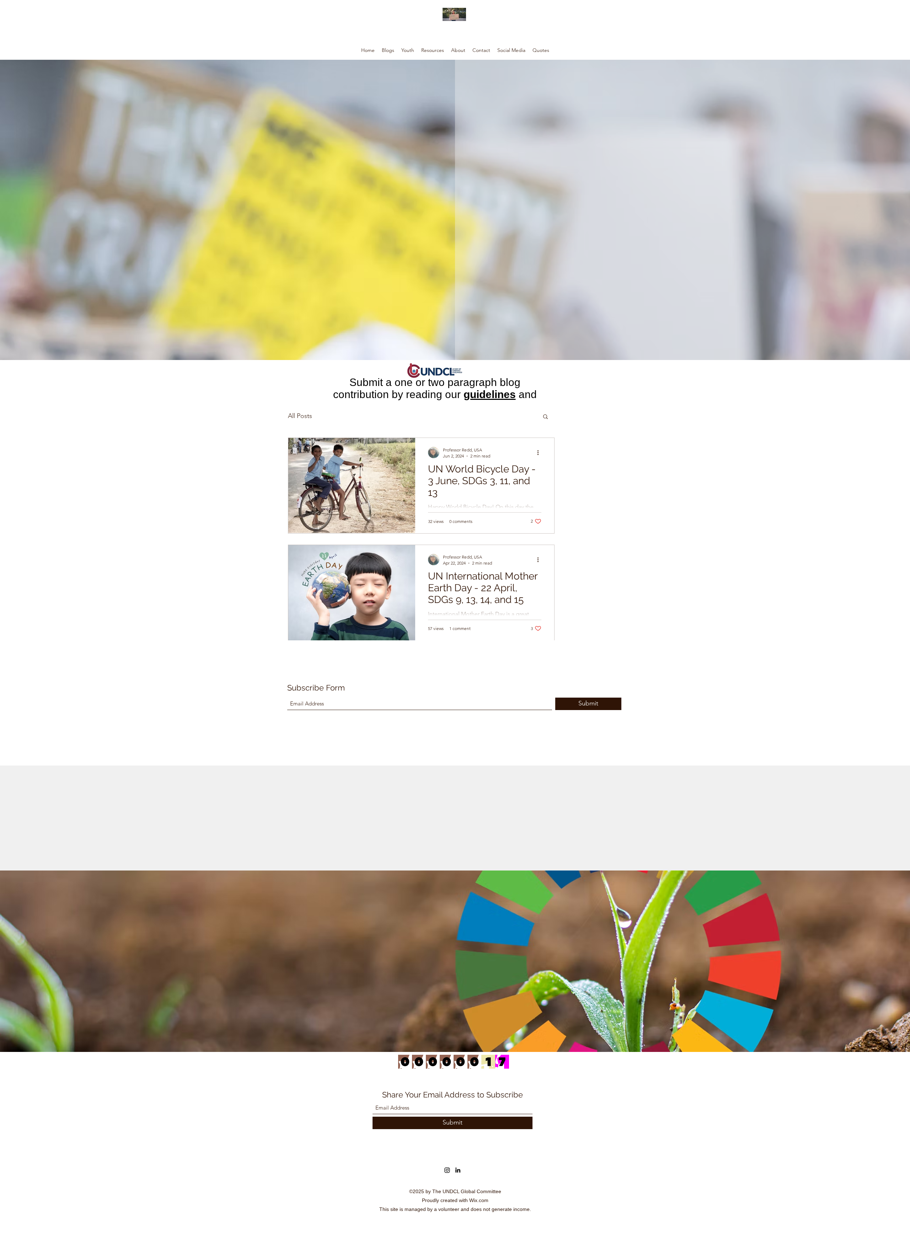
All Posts (300, 416)
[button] (545, 417)
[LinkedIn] (457, 1170)
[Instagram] (447, 1170)
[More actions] (540, 452)
